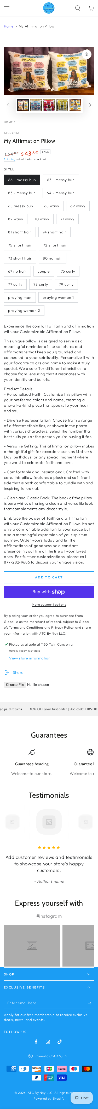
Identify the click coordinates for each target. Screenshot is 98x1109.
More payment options (49, 604)
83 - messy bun (22, 193)
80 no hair (52, 258)
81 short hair (20, 232)
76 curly (68, 271)
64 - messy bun (61, 193)
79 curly (66, 284)
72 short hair (55, 245)
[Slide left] (8, 105)
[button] (77, 8)
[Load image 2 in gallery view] (36, 105)
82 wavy (15, 219)
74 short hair (54, 232)
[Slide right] (90, 105)
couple (44, 271)
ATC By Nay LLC (40, 1093)
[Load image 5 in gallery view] (75, 105)
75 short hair (20, 245)
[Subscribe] (91, 1003)
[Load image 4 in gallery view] (62, 105)
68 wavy (51, 206)
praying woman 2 (24, 310)
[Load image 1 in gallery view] (23, 105)
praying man (20, 297)
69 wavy (77, 206)
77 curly (15, 284)
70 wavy (41, 219)
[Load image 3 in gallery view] (49, 105)
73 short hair (20, 258)
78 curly (40, 284)
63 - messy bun (61, 179)
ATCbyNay (12, 133)
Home (8, 26)
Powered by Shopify (49, 1098)
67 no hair (17, 271)
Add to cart (49, 577)
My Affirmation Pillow (37, 26)
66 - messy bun (22, 179)
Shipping (9, 159)
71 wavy (67, 219)
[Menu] (7, 8)
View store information (29, 658)
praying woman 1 (58, 297)
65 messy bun (20, 206)
